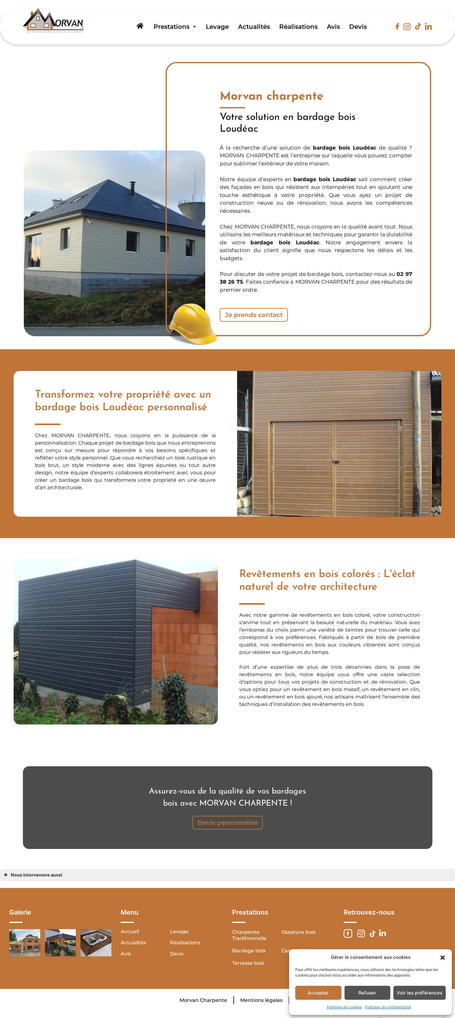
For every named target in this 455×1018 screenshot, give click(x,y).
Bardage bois (249, 951)
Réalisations (298, 26)
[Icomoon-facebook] (397, 27)
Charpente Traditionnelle (249, 935)
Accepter (318, 993)
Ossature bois (298, 932)
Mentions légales (261, 1000)
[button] (443, 957)
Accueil (130, 931)
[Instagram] (407, 27)
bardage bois (311, 179)
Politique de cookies (344, 1007)
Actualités (254, 26)
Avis (333, 26)
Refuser (367, 993)
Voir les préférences (419, 993)
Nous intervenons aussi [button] (36, 874)
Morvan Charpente (203, 1000)
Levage (217, 26)
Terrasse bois (248, 963)
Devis (358, 26)
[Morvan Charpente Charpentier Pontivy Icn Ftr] (348, 933)
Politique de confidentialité (388, 1007)
